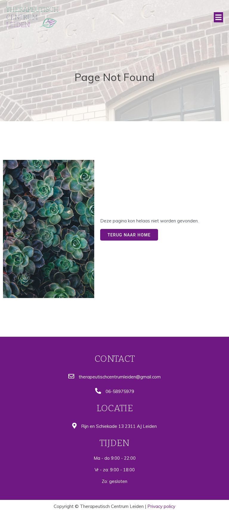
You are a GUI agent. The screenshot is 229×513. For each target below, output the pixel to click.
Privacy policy (161, 506)
